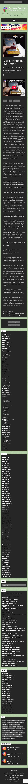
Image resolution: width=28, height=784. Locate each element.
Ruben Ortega (21, 67)
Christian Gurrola (7, 679)
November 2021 (6, 572)
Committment (6, 342)
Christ (18, 720)
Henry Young (5, 691)
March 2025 (5, 491)
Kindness (5, 411)
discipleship (21, 313)
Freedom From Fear (7, 618)
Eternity (4, 357)
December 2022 (6, 546)
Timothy (17, 736)
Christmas (5, 338)
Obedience (5, 355)
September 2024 (6, 503)
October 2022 (6, 550)
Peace (4, 415)
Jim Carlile (5, 693)
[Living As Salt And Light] (4, 749)
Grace (4, 437)
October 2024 (6, 501)
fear (19, 724)
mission (8, 730)
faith (16, 724)
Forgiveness (6, 436)
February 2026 (6, 469)
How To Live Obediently (8, 626)
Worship (11, 72)
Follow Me (5, 616)
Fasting (5, 420)
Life (3, 380)
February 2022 (6, 566)
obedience (13, 730)
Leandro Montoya (7, 701)
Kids (10, 101)
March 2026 (5, 467)
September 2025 (6, 479)
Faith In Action (6, 612)
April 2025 (5, 489)
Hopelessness (6, 401)
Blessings (5, 336)
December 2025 (6, 473)
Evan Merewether (7, 685)
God (18, 726)
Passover (4, 388)
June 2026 (4, 461)
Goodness (5, 409)
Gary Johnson (6, 687)
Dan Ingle (5, 681)
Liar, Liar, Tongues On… (15, 322)
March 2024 (5, 515)
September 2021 (6, 576)
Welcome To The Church (8, 663)
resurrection (5, 734)
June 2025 (4, 485)
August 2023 (5, 530)
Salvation (5, 441)
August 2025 (5, 481)
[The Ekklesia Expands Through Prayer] (4, 755)
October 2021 (6, 574)
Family (4, 359)
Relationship (5, 392)
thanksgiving (11, 736)
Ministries (16, 773)
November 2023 (6, 524)
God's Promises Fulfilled (9, 620)
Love (4, 413)
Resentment (6, 403)
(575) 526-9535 (15, 777)
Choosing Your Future (8, 603)
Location (22, 773)
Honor (4, 372)
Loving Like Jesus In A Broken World (12, 635)
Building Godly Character (9, 601)
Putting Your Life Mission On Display (12, 641)
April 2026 (5, 465)
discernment (5, 724)
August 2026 (5, 457)
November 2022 (6, 548)
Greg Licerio (5, 689)
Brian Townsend (6, 677)
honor (10, 728)
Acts (6, 75)
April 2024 (5, 513)
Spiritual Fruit (6, 405)
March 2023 (5, 540)
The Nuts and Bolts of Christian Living (13, 655)
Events (10, 773)
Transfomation (6, 424)
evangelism (7, 315)
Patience (5, 414)
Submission (5, 426)
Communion (5, 344)
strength (19, 734)
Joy (4, 410)
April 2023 (5, 538)
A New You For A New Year (9, 599)
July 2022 (4, 556)
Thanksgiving (6, 432)
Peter (4, 732)
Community (7, 70)
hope (14, 728)
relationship (21, 732)
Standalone (10, 311)
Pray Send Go (5, 639)
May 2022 (4, 560)
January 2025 (5, 495)
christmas (23, 720)
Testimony (5, 430)
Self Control (5, 417)
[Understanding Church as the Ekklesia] (4, 762)
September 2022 (6, 552)
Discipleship (12, 70)
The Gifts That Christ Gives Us (10, 651)
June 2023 (4, 534)
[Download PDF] (15, 749)
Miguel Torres (6, 705)
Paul (17, 730)
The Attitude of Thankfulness (10, 647)
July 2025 (4, 483)
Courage (4, 348)
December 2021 (6, 570)
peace (21, 730)
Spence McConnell (7, 711)
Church (4, 340)
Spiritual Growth (7, 419)
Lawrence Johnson (7, 699)
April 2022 (5, 562)
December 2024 (6, 497)
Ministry (6, 72)
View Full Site (14, 770)
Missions (5, 386)
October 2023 (6, 526)
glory (14, 726)
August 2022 (5, 554)
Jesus (11, 315)
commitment (9, 722)
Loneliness (5, 382)
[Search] (23, 2)
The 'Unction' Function (13, 325)
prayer (11, 732)
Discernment (6, 351)
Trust (3, 445)
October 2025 (6, 477)
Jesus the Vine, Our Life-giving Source (12, 628)
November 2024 (6, 499)
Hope (3, 374)
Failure (4, 400)
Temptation (5, 428)
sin (15, 734)
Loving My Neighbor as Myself (10, 637)
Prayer (4, 423)
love (23, 728)
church (11, 313)
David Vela (5, 683)
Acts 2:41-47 (6, 132)
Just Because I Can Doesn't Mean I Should (13, 630)
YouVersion (16, 101)
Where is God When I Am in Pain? (10, 665)
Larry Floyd (5, 697)
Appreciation (5, 334)
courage (21, 722)
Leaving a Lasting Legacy (9, 633)
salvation (12, 734)
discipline (11, 724)
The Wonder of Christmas (9, 659)
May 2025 (4, 487)
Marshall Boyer (6, 703)
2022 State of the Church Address (11, 593)
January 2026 (5, 471)
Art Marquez (5, 673)
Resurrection (6, 440)
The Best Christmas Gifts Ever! (10, 649)
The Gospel (5, 434)
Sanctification (6, 443)
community (16, 313)
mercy (4, 730)
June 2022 (4, 558)
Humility (4, 376)
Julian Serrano (6, 695)
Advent (4, 720)
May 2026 (4, 463)
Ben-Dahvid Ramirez (7, 675)
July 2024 (4, 507)
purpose (16, 732)
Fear (3, 361)
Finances (4, 363)
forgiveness (5, 726)
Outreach (5, 384)
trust (21, 736)
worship (18, 315)
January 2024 (5, 519)
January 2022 (5, 568)
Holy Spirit (5, 370)
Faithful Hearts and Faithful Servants (12, 614)
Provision (5, 390)
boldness (9, 720)
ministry (14, 315)
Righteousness (6, 394)
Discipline (5, 353)
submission (5, 736)
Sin (3, 398)
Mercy (4, 438)
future (10, 726)
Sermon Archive (6, 28)
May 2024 (4, 511)
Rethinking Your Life (7, 643)
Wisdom (4, 447)
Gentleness (5, 407)
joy (20, 728)
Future (4, 365)
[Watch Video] (13, 749)
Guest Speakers (6, 624)
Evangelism (18, 70)
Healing (4, 367)
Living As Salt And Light (13, 747)
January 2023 (5, 544)
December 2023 (6, 522)
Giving (4, 422)
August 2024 (5, 505)
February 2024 (6, 517)
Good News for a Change (9, 622)
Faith (4, 406)
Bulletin (5, 101)
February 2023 (6, 542)
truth (4, 738)
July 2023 (4, 532)
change (13, 720)
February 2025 (6, 493)
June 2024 (4, 509)
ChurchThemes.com (14, 781)
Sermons (6, 773)
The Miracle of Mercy (8, 653)
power (7, 732)
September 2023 (6, 528)
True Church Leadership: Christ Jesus (12, 661)
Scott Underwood (7, 709)
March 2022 (5, 564)
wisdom (8, 738)
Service (4, 396)
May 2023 (4, 536)
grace (21, 726)
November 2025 (6, 475)
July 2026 (4, 459)
